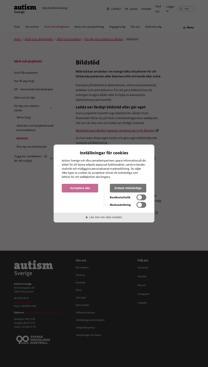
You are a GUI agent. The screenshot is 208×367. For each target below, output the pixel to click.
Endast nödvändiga (128, 188)
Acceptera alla (80, 188)
